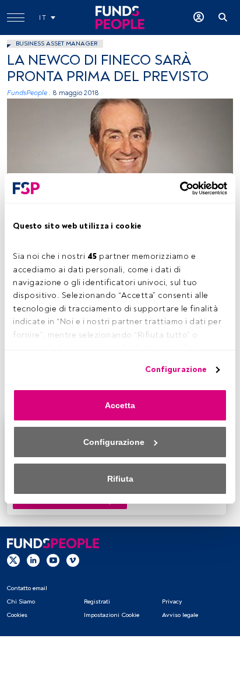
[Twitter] (13, 559)
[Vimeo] (72, 559)
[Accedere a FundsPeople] (198, 17)
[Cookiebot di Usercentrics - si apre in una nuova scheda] (176, 188)
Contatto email (26, 588)
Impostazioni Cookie (111, 615)
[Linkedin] (33, 559)
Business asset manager (56, 43)
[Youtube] (53, 559)
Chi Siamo (20, 601)
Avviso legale (180, 615)
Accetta (120, 405)
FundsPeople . (29, 93)
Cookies (16, 615)
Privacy (172, 601)
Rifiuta (120, 478)
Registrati (97, 601)
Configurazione (175, 369)
